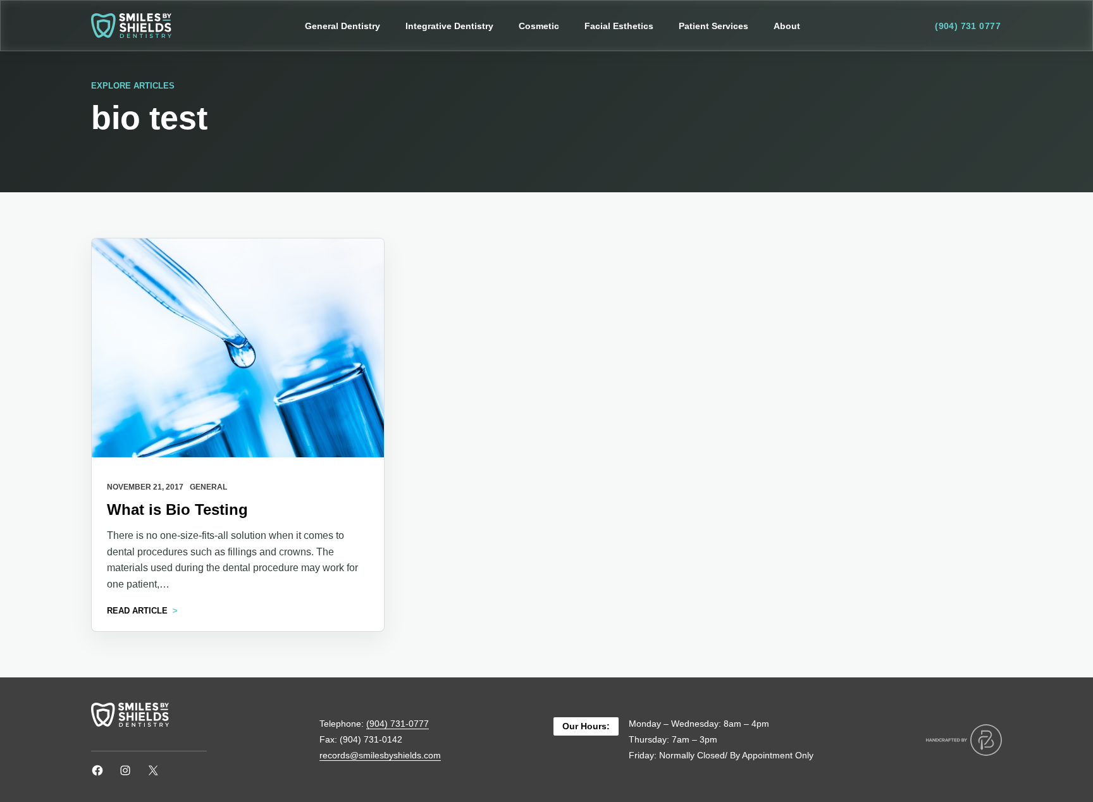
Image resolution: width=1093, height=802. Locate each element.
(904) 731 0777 (968, 26)
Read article (137, 611)
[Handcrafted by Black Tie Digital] (964, 740)
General (208, 487)
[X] (153, 770)
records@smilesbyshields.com (380, 755)
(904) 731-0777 (397, 724)
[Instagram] (125, 770)
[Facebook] (97, 770)
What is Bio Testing (177, 509)
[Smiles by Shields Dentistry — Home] (131, 25)
